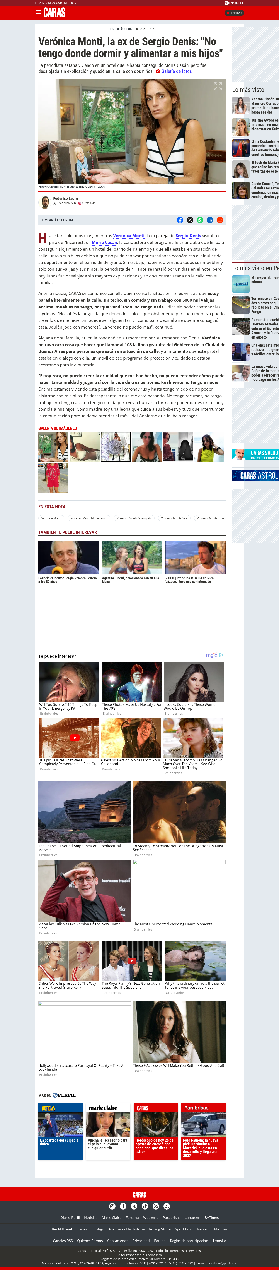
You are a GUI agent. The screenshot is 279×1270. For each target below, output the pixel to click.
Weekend (150, 1217)
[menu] (38, 13)
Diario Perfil (70, 1217)
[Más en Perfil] (64, 1096)
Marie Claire (111, 1217)
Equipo (160, 1240)
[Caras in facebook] (123, 1206)
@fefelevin (88, 203)
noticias (60, 1108)
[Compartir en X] (190, 220)
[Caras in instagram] (112, 1206)
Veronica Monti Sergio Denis (215, 518)
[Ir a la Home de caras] (54, 16)
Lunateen (192, 1217)
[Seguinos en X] (134, 1206)
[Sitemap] (166, 1206)
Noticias (90, 1217)
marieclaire (108, 1108)
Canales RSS (63, 1240)
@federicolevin (66, 203)
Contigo (97, 1229)
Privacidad (141, 1240)
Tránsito (219, 1240)
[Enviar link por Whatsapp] (200, 220)
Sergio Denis (188, 235)
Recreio (203, 1229)
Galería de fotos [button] (177, 71)
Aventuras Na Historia (127, 1229)
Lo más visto (248, 89)
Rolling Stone (160, 1229)
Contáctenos (117, 1240)
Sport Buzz (184, 1229)
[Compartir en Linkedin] (210, 220)
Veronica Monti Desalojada (134, 518)
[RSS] (156, 1206)
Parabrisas (171, 1217)
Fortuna (132, 1217)
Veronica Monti (51, 518)
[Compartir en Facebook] (180, 220)
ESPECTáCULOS (121, 29)
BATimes (212, 1217)
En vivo (236, 13)
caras (156, 1108)
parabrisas (203, 1108)
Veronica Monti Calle (174, 518)
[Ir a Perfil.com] (234, 3)
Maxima (220, 1229)
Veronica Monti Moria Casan (89, 518)
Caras (82, 1229)
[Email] (220, 220)
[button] (132, 135)
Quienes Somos (90, 1240)
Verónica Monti (129, 235)
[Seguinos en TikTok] (145, 1206)
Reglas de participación (189, 1240)
